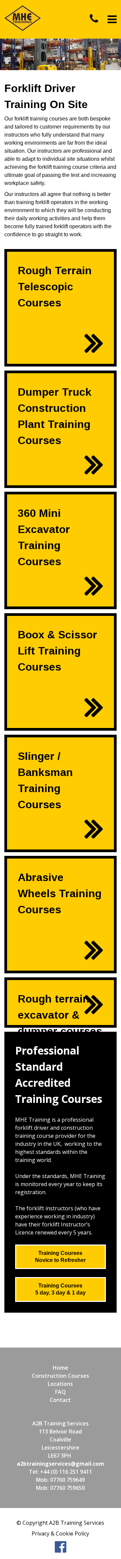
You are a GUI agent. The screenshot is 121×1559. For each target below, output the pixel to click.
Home (60, 1367)
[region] (60, 54)
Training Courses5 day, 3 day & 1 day (60, 1289)
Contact (60, 1400)
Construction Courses (60, 1375)
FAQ (60, 1392)
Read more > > (84, 363)
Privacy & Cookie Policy (60, 1533)
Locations (60, 1383)
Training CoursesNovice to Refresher (60, 1256)
